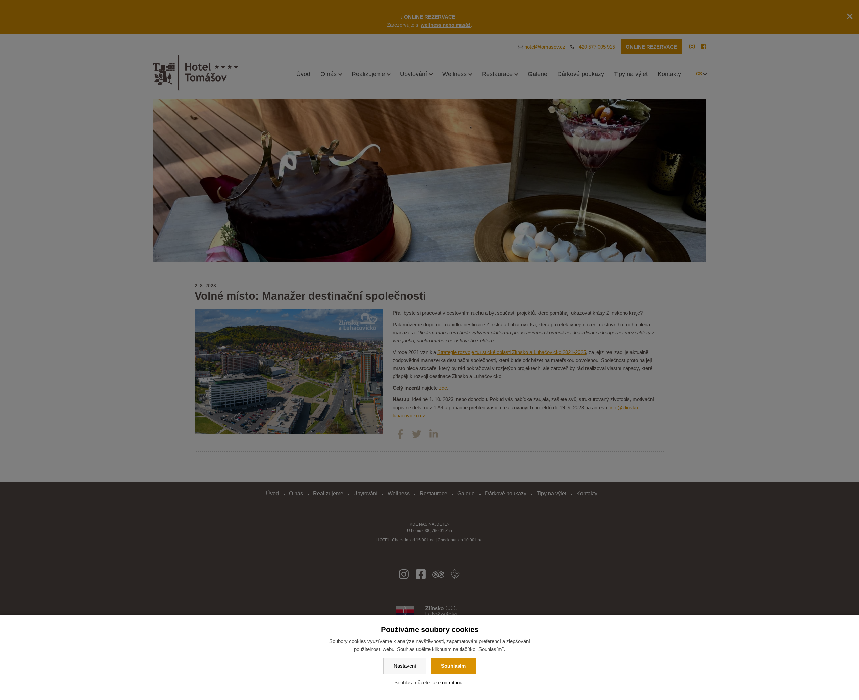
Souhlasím (453, 666)
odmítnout (453, 682)
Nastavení (405, 666)
